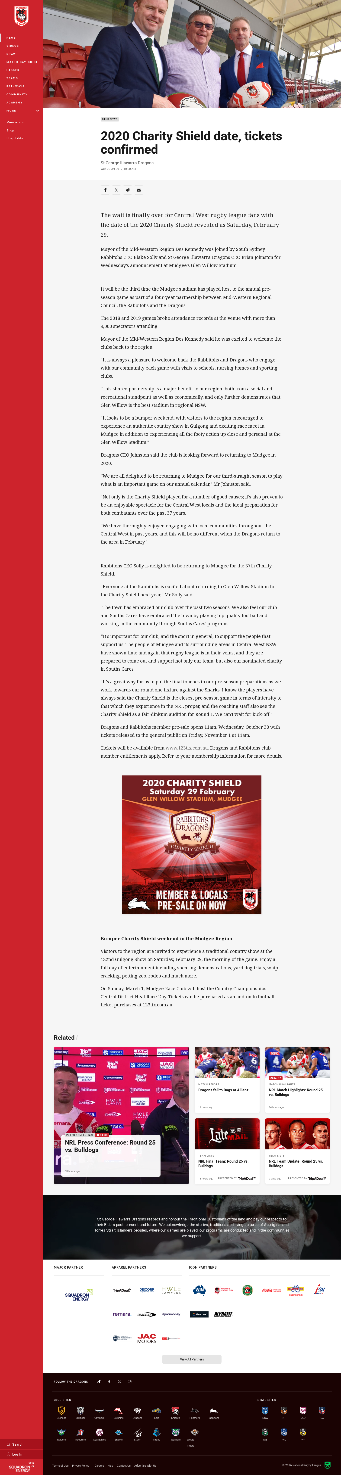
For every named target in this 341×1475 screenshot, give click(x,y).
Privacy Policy (80, 1465)
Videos (12, 45)
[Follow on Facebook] (109, 1381)
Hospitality (14, 138)
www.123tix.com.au (187, 748)
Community (17, 94)
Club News (109, 119)
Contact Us (124, 1465)
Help (110, 1465)
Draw (11, 54)
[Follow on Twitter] (119, 1381)
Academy (14, 102)
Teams (12, 78)
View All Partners (192, 1359)
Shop (10, 130)
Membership (16, 122)
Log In (17, 1454)
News (11, 37)
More (11, 110)
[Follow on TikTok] (99, 1381)
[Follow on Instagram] (130, 1381)
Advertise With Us (145, 1465)
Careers (99, 1465)
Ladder (13, 70)
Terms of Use (60, 1465)
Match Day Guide (22, 62)
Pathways (15, 86)
